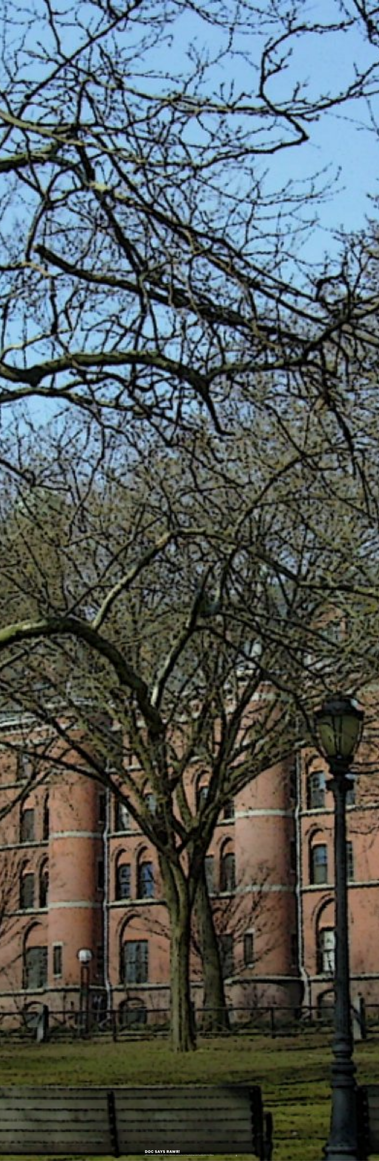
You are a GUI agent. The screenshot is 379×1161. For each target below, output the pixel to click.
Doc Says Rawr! (162, 1151)
